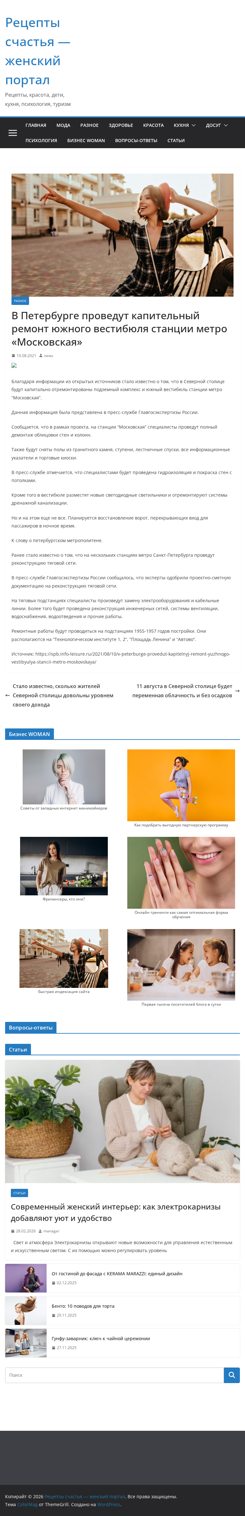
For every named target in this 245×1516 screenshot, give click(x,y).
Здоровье (121, 125)
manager (51, 1231)
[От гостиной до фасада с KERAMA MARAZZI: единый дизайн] (26, 1278)
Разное (89, 125)
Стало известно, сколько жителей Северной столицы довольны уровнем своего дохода (63, 695)
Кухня (181, 125)
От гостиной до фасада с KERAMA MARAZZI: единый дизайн (117, 1274)
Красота (153, 125)
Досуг (213, 125)
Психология (41, 140)
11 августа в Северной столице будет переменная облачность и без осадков (182, 691)
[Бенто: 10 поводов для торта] (26, 1310)
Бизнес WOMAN (86, 140)
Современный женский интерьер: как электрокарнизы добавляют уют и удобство (116, 1212)
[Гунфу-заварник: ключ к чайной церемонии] (26, 1343)
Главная (36, 125)
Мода (63, 125)
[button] (192, 125)
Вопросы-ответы (136, 140)
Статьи (176, 140)
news (48, 355)
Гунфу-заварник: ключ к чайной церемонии (101, 1338)
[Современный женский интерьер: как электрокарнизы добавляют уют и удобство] (122, 1121)
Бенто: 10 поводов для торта (83, 1306)
